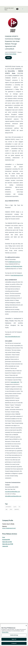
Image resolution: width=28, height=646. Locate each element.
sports (14, 506)
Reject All (14, 639)
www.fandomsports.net (17, 275)
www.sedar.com (15, 382)
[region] (14, 635)
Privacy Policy (5, 632)
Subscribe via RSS (7, 541)
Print (3, 537)
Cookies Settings (14, 635)
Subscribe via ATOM (7, 544)
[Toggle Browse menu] (22, 9)
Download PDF (6, 539)
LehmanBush (8, 506)
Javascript (5, 546)
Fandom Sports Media (10, 54)
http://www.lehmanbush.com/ (12, 336)
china (11, 509)
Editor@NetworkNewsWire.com (13, 496)
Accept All (14, 643)
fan (19, 506)
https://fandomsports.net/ (9, 528)
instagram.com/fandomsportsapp (13, 266)
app (6, 509)
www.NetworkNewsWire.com (12, 491)
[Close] (26, 625)
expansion (17, 509)
